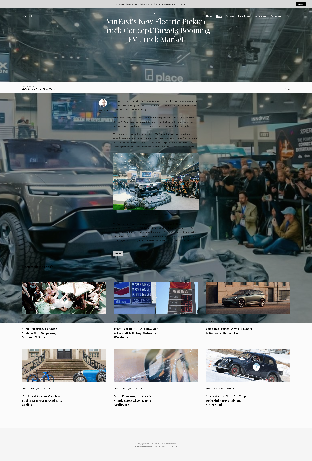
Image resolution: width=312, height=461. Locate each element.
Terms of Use (172, 447)
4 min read (229, 389)
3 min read (138, 321)
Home (209, 16)
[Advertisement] (156, 64)
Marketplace (260, 16)
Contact (150, 447)
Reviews (230, 16)
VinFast (118, 253)
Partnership (276, 16)
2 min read (229, 321)
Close (300, 4)
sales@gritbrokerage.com (173, 4)
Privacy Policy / (161, 447)
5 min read (46, 321)
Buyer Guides (244, 16)
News (219, 16)
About (143, 447)
